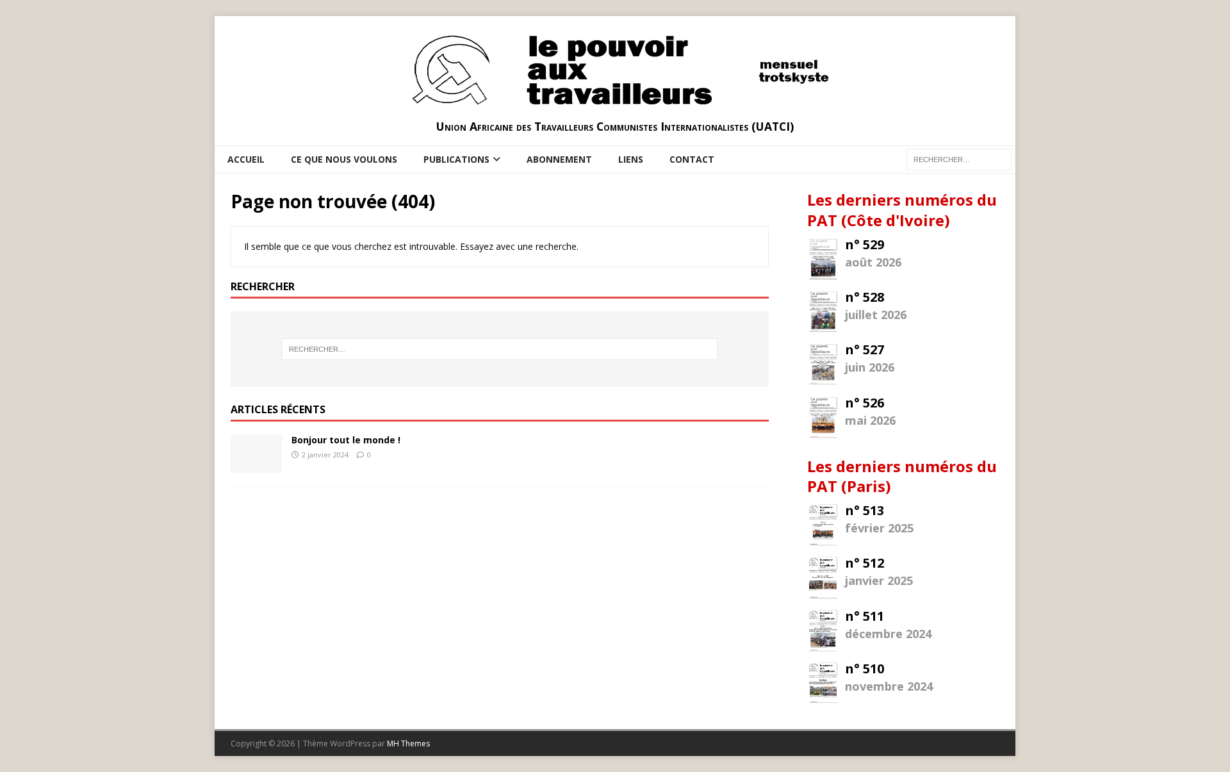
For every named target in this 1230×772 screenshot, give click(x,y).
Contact (691, 159)
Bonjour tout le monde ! (345, 440)
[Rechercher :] (500, 349)
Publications (456, 159)
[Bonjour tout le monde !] (256, 465)
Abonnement (559, 159)
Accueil (246, 159)
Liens (630, 159)
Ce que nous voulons (344, 159)
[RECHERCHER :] (959, 158)
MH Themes (408, 743)
